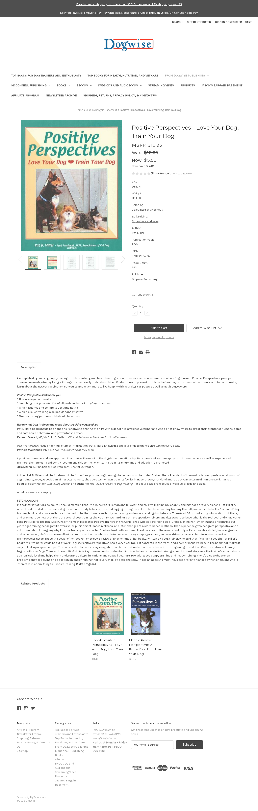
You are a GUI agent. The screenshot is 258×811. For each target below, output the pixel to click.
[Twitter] (33, 708)
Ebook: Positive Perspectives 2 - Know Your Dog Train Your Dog (145, 647)
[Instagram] (26, 708)
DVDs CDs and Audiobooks (118, 85)
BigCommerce (38, 797)
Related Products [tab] (33, 583)
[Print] (148, 352)
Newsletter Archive (61, 95)
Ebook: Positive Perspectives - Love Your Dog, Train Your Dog (107, 647)
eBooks (82, 85)
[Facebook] (134, 352)
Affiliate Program (25, 95)
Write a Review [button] (182, 173)
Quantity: (138, 306)
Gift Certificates (199, 22)
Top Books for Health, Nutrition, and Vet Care (123, 75)
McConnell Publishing (29, 85)
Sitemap (22, 751)
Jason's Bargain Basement (221, 85)
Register (235, 22)
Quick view (108, 610)
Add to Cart (108, 617)
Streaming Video (161, 85)
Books (61, 85)
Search (177, 22)
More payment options (159, 337)
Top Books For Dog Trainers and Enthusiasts (46, 75)
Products (187, 85)
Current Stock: (142, 294)
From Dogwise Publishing (185, 75)
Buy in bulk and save (145, 221)
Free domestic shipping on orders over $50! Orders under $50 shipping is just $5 (129, 4)
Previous (20, 259)
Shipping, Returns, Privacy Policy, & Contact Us (120, 95)
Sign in (220, 22)
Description (29, 367)
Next (123, 259)
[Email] (141, 352)
